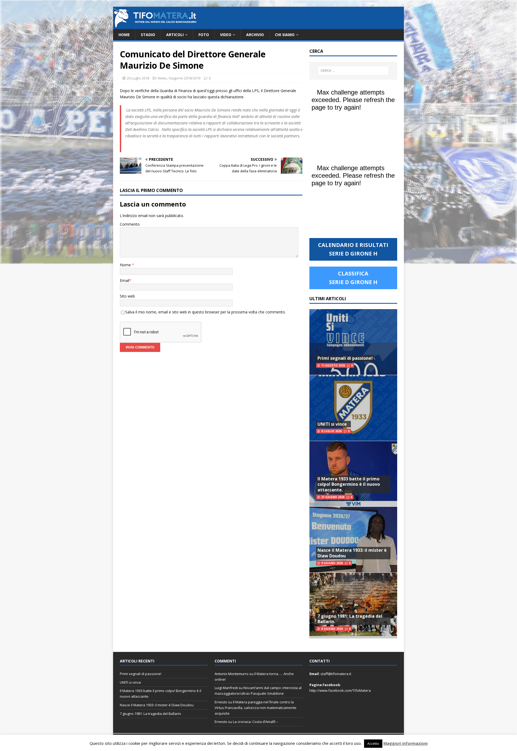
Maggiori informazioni (405, 743)
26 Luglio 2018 (138, 78)
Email (124, 280)
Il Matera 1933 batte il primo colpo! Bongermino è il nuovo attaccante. (348, 484)
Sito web (127, 296)
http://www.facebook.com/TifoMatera (340, 690)
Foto (203, 34)
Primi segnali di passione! (345, 358)
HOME (124, 34)
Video (225, 34)
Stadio (148, 34)
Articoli (175, 34)
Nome (126, 264)
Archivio (255, 34)
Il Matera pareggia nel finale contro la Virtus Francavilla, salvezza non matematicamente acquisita (255, 708)
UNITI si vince (332, 424)
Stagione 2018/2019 (184, 78)
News (162, 78)
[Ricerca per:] (353, 70)
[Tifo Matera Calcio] (155, 26)
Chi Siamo (285, 34)
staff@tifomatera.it (335, 673)
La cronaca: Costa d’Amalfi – (255, 721)
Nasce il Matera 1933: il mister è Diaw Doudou (352, 553)
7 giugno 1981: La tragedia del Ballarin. (349, 619)
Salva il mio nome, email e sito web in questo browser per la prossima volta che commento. (205, 312)
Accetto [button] (373, 743)
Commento (130, 224)
